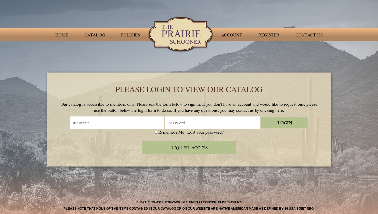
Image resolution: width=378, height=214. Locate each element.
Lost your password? (205, 132)
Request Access (189, 147)
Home (61, 35)
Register (268, 35)
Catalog (94, 35)
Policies (130, 35)
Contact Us (309, 35)
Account (231, 35)
